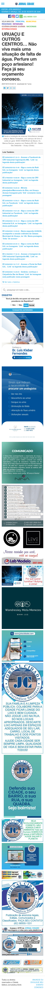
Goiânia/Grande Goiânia (13, 26)
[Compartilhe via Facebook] (4, 88)
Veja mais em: (8, 21)
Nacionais (31, 26)
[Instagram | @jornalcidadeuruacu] (13, 16)
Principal (20, 21)
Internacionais (9, 29)
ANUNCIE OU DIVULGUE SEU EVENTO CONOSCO (36, 983)
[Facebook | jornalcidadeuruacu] (9, 16)
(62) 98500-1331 (30, 16)
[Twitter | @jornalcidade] (17, 16)
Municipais (31, 21)
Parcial (31, 305)
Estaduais (18, 24)
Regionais (7, 24)
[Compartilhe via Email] (14, 88)
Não (20, 305)
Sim (14, 305)
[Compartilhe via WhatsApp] (10, 88)
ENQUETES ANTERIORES (23, 310)
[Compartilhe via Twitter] (7, 88)
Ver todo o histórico (12, 282)
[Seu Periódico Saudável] (24, 3)
